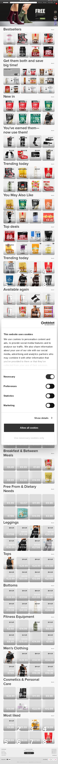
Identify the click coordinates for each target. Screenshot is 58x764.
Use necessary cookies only (29, 438)
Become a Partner (3, 752)
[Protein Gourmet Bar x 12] (9, 249)
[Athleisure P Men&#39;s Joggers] (9, 217)
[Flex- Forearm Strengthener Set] (35, 639)
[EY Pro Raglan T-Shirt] (35, 657)
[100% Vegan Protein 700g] (22, 118)
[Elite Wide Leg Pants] (22, 607)
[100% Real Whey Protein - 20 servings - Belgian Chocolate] (22, 105)
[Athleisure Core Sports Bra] (9, 576)
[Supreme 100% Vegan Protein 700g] (48, 105)
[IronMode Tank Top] (22, 670)
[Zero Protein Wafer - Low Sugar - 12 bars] (22, 38)
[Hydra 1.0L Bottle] (48, 626)
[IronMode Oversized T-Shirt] (22, 280)
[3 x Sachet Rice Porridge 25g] (22, 513)
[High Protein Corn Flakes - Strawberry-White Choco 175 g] (9, 464)
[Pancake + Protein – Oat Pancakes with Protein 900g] (9, 51)
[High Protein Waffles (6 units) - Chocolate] (35, 737)
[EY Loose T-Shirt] (22, 563)
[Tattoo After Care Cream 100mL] (22, 693)
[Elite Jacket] (22, 576)
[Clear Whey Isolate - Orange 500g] (35, 249)
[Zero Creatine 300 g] (22, 186)
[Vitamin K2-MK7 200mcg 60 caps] (9, 311)
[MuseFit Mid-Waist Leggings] (9, 267)
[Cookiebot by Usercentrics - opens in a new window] (41, 324)
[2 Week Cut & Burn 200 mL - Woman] (48, 706)
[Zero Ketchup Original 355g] (35, 267)
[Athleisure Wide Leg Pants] (35, 173)
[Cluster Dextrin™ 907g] (48, 249)
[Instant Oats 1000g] (48, 173)
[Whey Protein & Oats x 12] (22, 154)
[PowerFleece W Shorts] (48, 607)
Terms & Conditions (3, 753)
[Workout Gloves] (35, 298)
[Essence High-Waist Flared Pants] (22, 531)
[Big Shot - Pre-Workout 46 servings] (48, 51)
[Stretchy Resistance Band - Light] (22, 626)
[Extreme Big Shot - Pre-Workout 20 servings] (9, 236)
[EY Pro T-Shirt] (48, 657)
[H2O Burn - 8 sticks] (9, 204)
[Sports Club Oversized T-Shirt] (48, 118)
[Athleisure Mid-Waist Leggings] (35, 531)
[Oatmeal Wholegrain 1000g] (35, 186)
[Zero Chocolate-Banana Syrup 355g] (22, 477)
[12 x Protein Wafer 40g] (48, 186)
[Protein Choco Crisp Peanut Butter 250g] (48, 513)
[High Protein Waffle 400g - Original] (35, 477)
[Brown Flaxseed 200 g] (35, 464)
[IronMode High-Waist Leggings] (35, 544)
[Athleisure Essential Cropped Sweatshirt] (48, 576)
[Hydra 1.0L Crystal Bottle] (9, 186)
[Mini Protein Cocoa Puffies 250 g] (22, 464)
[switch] (50, 386)
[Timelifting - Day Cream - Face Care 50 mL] (9, 693)
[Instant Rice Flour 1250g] (48, 267)
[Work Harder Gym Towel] (48, 639)
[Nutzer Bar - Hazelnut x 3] (48, 311)
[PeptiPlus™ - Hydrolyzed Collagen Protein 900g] (9, 38)
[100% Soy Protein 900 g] (22, 737)
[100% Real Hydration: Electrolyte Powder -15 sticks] (9, 280)
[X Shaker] (9, 141)
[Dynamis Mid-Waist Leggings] (48, 544)
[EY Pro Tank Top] (22, 657)
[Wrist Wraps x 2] (48, 141)
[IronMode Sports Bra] (35, 576)
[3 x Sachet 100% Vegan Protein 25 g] (35, 118)
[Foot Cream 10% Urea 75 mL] (48, 693)
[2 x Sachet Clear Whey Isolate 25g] (48, 217)
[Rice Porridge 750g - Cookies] (48, 204)
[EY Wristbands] (9, 626)
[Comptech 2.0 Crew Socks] (35, 141)
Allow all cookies (29, 427)
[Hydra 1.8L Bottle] (35, 626)
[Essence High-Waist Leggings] (9, 531)
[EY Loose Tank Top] (9, 563)
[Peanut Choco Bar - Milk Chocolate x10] (35, 500)
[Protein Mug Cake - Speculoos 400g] (48, 477)
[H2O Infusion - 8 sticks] (22, 173)
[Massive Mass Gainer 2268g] (48, 236)
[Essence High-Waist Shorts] (9, 594)
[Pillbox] (9, 724)
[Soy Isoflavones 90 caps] (48, 298)
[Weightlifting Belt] (35, 154)
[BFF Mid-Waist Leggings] (35, 280)
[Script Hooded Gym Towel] (48, 670)
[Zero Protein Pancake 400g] (9, 477)
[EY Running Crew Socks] (35, 670)
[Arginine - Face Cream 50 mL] (22, 706)
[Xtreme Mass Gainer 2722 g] (48, 280)
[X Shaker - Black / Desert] (48, 154)
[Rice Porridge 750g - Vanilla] (9, 513)
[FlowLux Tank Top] (35, 563)
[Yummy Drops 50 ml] (22, 724)
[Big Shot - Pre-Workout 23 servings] (22, 236)
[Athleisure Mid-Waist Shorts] (9, 607)
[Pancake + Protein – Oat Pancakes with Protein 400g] (22, 311)
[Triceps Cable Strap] (22, 639)
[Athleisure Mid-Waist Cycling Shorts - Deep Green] (48, 594)
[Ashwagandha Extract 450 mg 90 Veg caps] (22, 298)
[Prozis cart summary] (54, 2)
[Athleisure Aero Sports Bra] (35, 311)
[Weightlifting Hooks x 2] (9, 154)
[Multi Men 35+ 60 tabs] (35, 236)
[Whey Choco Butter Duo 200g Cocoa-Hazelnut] (48, 38)
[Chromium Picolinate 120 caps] (9, 298)
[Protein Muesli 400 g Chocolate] (35, 38)
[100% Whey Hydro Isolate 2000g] (22, 51)
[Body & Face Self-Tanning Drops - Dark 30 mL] (35, 693)
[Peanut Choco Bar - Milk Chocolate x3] (22, 500)
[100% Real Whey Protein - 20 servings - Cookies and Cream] (9, 105)
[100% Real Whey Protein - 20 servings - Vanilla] (35, 105)
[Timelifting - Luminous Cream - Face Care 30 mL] (35, 706)
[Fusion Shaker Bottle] (9, 639)
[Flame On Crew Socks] (9, 670)
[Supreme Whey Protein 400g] (9, 118)
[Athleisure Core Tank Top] (48, 563)
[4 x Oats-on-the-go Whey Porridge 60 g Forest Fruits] (48, 500)
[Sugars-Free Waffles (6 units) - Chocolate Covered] (35, 724)
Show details (41, 418)
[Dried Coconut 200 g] (9, 500)
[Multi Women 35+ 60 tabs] (22, 249)
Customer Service (3, 755)
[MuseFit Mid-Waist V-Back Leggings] (9, 544)
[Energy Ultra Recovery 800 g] (35, 217)
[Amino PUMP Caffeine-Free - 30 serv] (22, 141)
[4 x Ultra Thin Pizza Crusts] (35, 51)
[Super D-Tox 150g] (35, 513)
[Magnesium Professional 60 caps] (48, 724)
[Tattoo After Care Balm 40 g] (9, 706)
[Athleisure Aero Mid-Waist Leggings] (22, 544)
